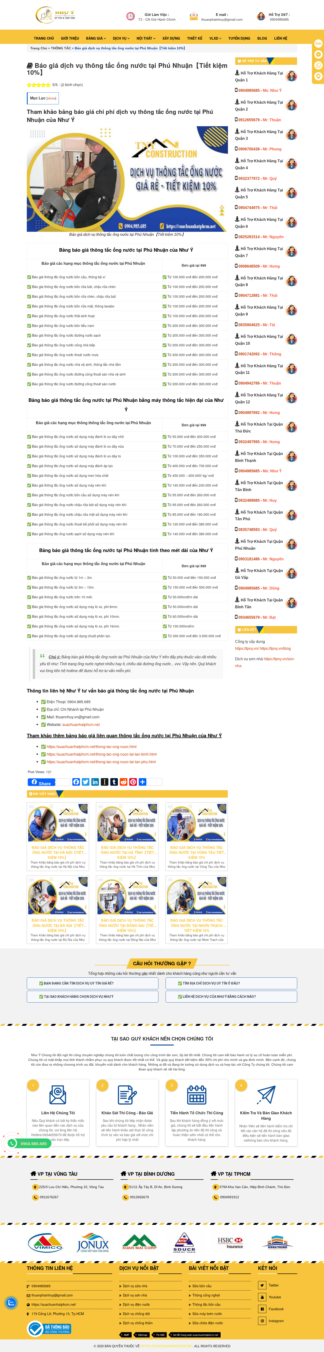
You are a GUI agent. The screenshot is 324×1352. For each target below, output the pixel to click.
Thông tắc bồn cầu (206, 1304)
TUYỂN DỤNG (239, 38)
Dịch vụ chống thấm (138, 1322)
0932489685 (249, 500)
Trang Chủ (38, 48)
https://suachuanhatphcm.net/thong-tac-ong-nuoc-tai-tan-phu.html (101, 761)
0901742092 (249, 354)
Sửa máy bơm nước (207, 1313)
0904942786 (249, 383)
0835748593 (249, 530)
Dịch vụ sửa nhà (135, 1285)
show (51, 98)
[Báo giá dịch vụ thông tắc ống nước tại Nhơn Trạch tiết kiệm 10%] (196, 896)
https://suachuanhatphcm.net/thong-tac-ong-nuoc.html (92, 746)
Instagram (276, 1320)
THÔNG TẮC (61, 48)
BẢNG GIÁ (95, 38)
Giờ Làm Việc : (157, 14)
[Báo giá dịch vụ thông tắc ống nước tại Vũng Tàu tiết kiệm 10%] (196, 822)
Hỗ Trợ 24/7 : (279, 14)
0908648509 (249, 266)
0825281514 (249, 237)
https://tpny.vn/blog (275, 648)
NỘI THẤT (145, 38)
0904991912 (229, 1197)
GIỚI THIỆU (70, 38)
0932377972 (249, 179)
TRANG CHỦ (44, 38)
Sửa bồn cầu (202, 1285)
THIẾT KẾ (194, 38)
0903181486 (249, 559)
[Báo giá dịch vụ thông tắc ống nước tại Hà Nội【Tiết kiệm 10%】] (58, 822)
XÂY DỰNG (171, 38)
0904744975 (249, 208)
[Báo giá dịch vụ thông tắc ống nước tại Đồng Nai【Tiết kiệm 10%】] (127, 896)
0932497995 (249, 442)
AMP (126, 1335)
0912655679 (249, 120)
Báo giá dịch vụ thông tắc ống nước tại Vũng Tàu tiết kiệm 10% (196, 852)
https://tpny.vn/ (247, 648)
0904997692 (249, 413)
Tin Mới (160, 1335)
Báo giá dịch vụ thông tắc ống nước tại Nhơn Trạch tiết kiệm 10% (196, 925)
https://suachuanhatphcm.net (167, 1346)
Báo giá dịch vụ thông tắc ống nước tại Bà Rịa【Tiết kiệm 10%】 (58, 925)
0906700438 (249, 149)
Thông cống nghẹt (206, 1295)
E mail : (222, 14)
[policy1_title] (130, 17)
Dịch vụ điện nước (136, 1304)
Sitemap (142, 1335)
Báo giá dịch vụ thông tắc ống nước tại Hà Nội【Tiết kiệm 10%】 (58, 852)
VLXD (214, 38)
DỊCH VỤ (120, 38)
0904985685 (249, 90)
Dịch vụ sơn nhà (135, 1295)
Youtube (275, 1297)
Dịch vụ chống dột (136, 1313)
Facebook (276, 1308)
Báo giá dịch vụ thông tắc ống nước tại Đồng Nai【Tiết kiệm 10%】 (127, 925)
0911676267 (49, 1197)
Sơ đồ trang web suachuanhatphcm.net (195, 1335)
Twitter (274, 1285)
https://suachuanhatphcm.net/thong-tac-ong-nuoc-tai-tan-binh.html (102, 754)
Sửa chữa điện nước (207, 1322)
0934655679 (249, 617)
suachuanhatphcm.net (81, 724)
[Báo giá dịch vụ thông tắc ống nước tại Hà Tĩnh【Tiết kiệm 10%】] (127, 822)
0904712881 (249, 295)
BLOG (262, 38)
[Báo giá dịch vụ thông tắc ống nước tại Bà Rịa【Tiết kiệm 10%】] (58, 896)
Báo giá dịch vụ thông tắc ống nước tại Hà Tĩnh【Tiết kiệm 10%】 (127, 852)
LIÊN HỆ (280, 38)
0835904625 (249, 325)
